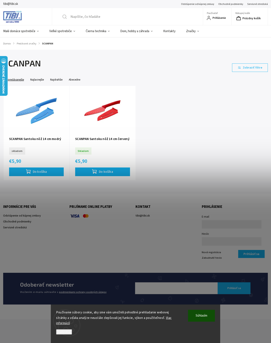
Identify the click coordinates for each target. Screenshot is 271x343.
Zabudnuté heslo (212, 258)
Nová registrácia (211, 252)
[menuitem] (23, 31)
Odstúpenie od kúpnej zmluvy (197, 4)
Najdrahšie (56, 80)
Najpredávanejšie (14, 80)
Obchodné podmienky (230, 4)
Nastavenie (64, 332)
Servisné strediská (257, 4)
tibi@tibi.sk (143, 216)
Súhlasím (201, 315)
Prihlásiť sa (234, 288)
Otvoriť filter (250, 67)
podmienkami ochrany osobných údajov (82, 292)
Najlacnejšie (37, 80)
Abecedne (74, 80)
